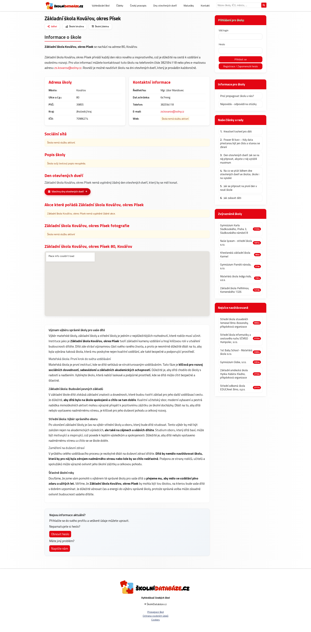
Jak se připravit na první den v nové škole (238, 188)
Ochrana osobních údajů (155, 616)
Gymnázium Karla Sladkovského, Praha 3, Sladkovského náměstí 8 (234, 229)
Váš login (223, 30)
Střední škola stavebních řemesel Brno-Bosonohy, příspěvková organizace (234, 322)
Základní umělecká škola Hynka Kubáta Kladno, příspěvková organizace (234, 373)
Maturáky (189, 5)
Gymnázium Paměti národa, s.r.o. (235, 266)
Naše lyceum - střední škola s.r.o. (236, 242)
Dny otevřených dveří (165, 5)
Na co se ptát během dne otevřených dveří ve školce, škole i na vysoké (239, 174)
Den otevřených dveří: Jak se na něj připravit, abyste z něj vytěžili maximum (239, 158)
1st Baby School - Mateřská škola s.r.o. (236, 352)
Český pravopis (138, 5)
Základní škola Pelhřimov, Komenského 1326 (234, 290)
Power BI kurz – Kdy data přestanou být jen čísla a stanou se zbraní (240, 143)
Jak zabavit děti (230, 198)
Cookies (155, 620)
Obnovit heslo (60, 534)
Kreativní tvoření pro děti (236, 131)
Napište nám (59, 548)
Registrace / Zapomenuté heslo (240, 66)
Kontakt (205, 5)
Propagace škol (155, 612)
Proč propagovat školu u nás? (237, 96)
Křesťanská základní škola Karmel (235, 254)
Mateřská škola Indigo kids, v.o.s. (236, 278)
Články (119, 5)
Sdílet (54, 26)
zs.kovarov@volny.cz (67, 67)
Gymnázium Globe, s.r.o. (233, 362)
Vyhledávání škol (100, 5)
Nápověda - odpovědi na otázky (238, 104)
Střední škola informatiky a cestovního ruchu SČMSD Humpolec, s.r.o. (235, 338)
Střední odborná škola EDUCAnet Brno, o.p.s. (232, 387)
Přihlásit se (240, 59)
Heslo (222, 44)
